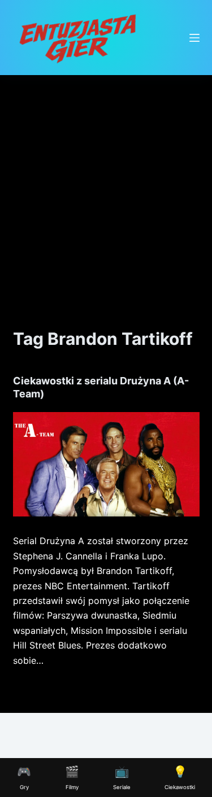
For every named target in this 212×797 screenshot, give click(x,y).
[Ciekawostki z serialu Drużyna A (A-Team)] (106, 464)
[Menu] (194, 38)
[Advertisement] (106, 186)
